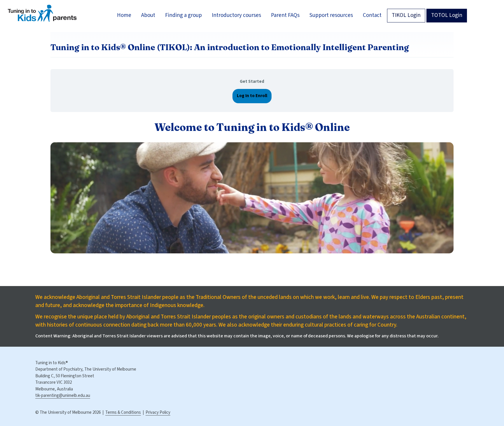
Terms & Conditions (123, 412)
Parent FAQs (285, 15)
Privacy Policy (158, 412)
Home (124, 15)
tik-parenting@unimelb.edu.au (62, 395)
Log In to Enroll (252, 96)
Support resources (331, 15)
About (148, 15)
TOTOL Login (446, 15)
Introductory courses (236, 15)
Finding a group (183, 15)
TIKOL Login (406, 15)
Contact (372, 15)
